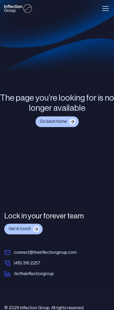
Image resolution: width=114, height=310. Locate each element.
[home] (18, 8)
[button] (104, 8)
